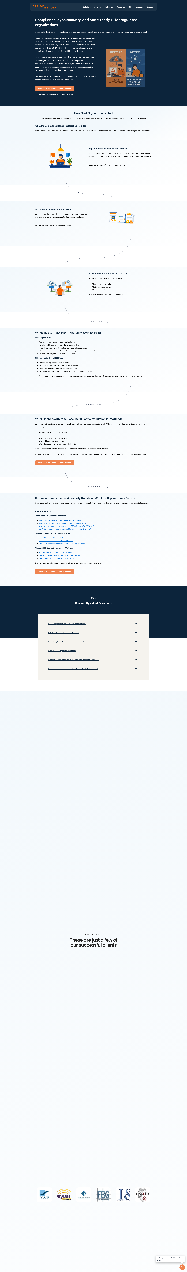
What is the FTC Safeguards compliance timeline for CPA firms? (62, 523)
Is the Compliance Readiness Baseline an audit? (66, 642)
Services (97, 7)
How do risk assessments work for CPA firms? (56, 541)
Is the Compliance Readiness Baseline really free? (67, 624)
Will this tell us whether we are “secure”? (63, 633)
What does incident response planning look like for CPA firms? (62, 543)
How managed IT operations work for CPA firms (57, 558)
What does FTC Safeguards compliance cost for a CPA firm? (61, 520)
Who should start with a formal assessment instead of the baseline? (73, 660)
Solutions (87, 7)
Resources (121, 7)
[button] (93, 623)
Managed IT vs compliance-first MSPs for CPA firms (58, 552)
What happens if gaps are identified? (62, 651)
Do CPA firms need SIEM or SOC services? (54, 538)
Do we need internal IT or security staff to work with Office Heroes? (73, 669)
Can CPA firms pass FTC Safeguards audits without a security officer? (65, 529)
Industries (109, 7)
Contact (149, 7)
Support (139, 7)
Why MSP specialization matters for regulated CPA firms (60, 555)
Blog (130, 7)
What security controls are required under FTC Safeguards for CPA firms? (66, 526)
